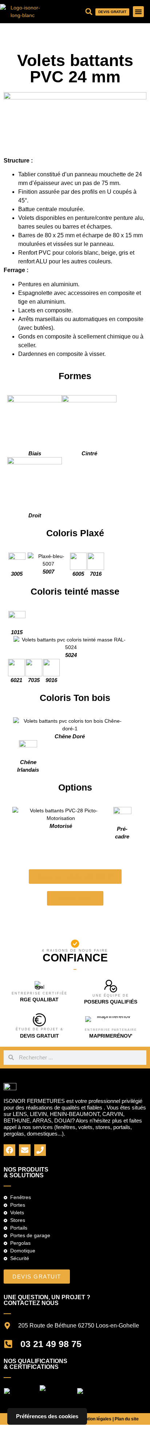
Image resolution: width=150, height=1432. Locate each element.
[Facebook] (9, 1150)
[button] (138, 11)
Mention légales (95, 1418)
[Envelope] (25, 1150)
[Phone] (40, 1150)
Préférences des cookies (47, 1416)
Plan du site (127, 1418)
